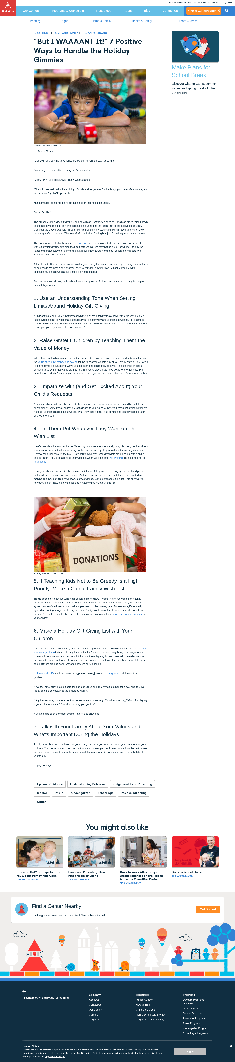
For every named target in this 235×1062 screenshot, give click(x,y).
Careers (93, 1014)
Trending (35, 21)
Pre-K (59, 792)
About (128, 10)
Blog (147, 10)
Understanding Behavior (88, 784)
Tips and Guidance (95, 33)
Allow (190, 1051)
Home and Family (66, 33)
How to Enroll (143, 1004)
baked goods (111, 673)
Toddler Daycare (192, 1013)
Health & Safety (142, 21)
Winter (41, 801)
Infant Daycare (191, 1008)
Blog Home (42, 33)
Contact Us (170, 10)
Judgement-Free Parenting (132, 784)
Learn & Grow (188, 21)
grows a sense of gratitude (128, 614)
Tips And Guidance (49, 784)
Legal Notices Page (55, 1056)
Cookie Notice (84, 1053)
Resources (103, 10)
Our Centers (31, 10)
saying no (80, 243)
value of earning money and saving (58, 362)
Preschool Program (194, 1018)
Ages (65, 21)
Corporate (94, 1019)
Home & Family (101, 21)
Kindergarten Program (195, 1028)
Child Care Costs (145, 1009)
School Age (106, 792)
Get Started (208, 909)
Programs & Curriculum (68, 10)
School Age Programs (195, 1033)
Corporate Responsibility (150, 1019)
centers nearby (201, 10)
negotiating (40, 461)
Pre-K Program (191, 1023)
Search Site (226, 12)
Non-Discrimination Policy (150, 1014)
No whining (116, 457)
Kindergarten (80, 792)
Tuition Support (144, 999)
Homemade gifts (45, 673)
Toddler (41, 792)
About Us (94, 999)
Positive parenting (134, 792)
